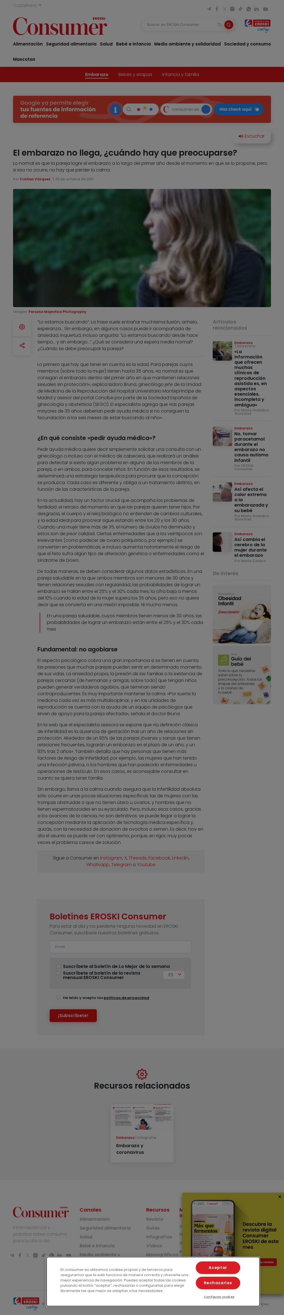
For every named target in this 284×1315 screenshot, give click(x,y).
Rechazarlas (218, 1283)
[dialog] (153, 1281)
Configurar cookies (219, 1297)
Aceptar (218, 1267)
